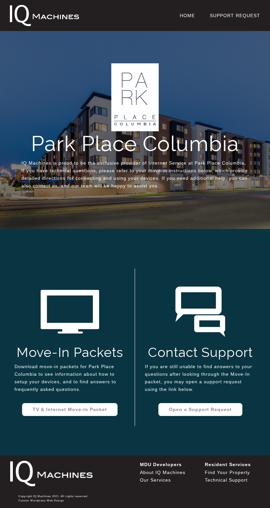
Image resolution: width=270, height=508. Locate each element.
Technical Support (226, 480)
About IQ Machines (162, 472)
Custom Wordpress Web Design (41, 500)
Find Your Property (227, 472)
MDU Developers (161, 464)
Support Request (235, 15)
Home (187, 15)
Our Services (155, 480)
